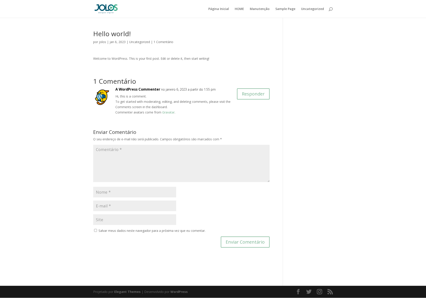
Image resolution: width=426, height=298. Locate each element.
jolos (102, 42)
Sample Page (285, 9)
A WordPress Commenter (137, 89)
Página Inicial (218, 9)
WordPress (179, 292)
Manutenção (260, 9)
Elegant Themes (127, 292)
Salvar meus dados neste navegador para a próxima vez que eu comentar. (152, 230)
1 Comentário (163, 42)
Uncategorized (312, 9)
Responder (253, 94)
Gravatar (168, 112)
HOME (239, 9)
